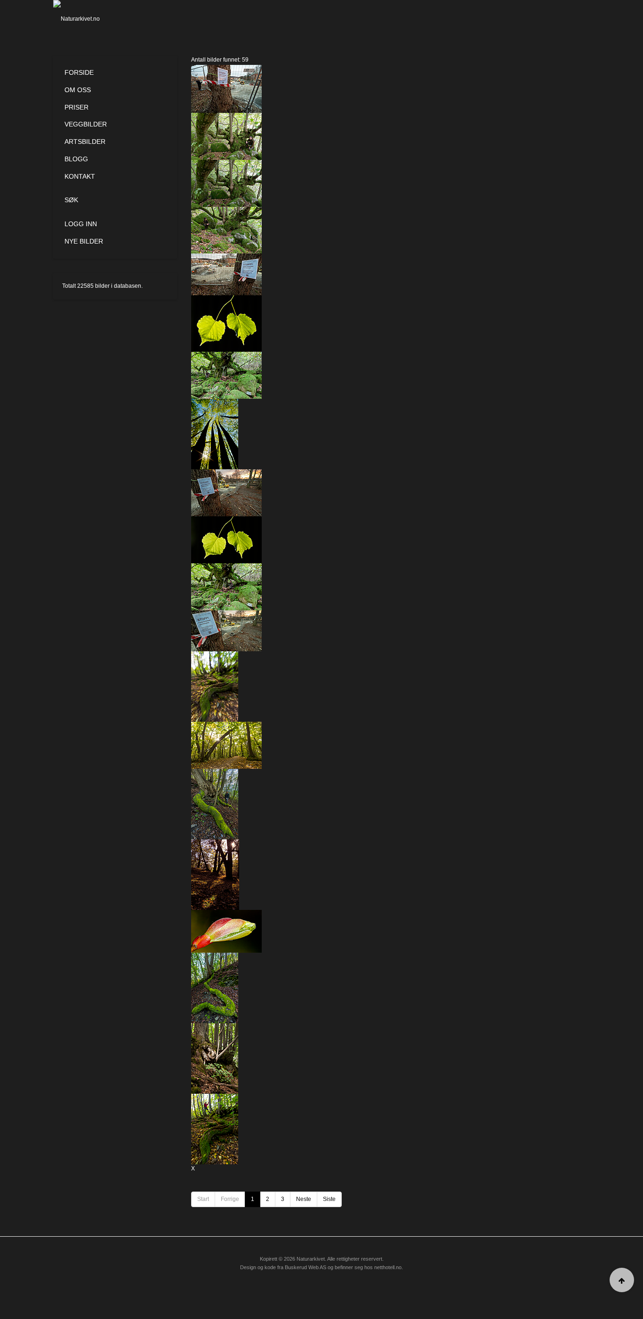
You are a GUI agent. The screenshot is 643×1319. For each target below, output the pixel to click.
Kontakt (79, 176)
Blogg (76, 159)
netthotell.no (388, 1267)
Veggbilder (85, 124)
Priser (76, 107)
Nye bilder (83, 241)
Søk (71, 200)
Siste (329, 1199)
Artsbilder (84, 141)
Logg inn (80, 224)
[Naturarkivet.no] (92, 19)
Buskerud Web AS (305, 1267)
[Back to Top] (622, 1280)
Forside (79, 72)
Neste (303, 1199)
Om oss (77, 90)
